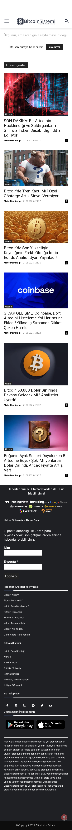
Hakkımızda (10, 662)
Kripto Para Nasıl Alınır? (16, 606)
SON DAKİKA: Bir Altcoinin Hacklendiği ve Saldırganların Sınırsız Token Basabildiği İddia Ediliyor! (32, 128)
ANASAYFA (54, 47)
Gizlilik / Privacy (12, 668)
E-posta (11, 561)
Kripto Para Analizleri (15, 623)
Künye (7, 656)
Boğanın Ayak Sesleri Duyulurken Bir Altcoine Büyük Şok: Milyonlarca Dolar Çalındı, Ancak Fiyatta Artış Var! (36, 462)
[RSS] (24, 705)
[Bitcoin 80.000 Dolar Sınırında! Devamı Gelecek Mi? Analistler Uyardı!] (36, 364)
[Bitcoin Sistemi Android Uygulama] (20, 729)
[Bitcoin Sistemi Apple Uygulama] (51, 729)
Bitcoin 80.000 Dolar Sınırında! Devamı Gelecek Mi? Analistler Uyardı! (31, 395)
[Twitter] (41, 705)
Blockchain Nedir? (13, 600)
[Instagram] (15, 705)
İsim (7, 547)
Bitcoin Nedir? (11, 594)
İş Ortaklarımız (11, 673)
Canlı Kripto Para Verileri (17, 634)
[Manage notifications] (64, 817)
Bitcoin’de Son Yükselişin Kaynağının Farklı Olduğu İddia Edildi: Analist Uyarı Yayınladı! (31, 253)
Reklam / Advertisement (16, 679)
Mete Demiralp (12, 140)
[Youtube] (50, 705)
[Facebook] (7, 705)
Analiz (8, 184)
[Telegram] (33, 705)
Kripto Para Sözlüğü (14, 651)
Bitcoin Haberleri (13, 611)
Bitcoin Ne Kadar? (13, 628)
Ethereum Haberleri (14, 617)
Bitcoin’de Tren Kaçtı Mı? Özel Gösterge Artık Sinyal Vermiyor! (32, 193)
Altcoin (8, 114)
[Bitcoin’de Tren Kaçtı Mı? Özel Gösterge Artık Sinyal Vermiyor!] (36, 168)
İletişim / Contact (13, 685)
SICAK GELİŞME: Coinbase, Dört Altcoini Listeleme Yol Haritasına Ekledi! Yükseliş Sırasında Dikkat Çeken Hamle (33, 320)
